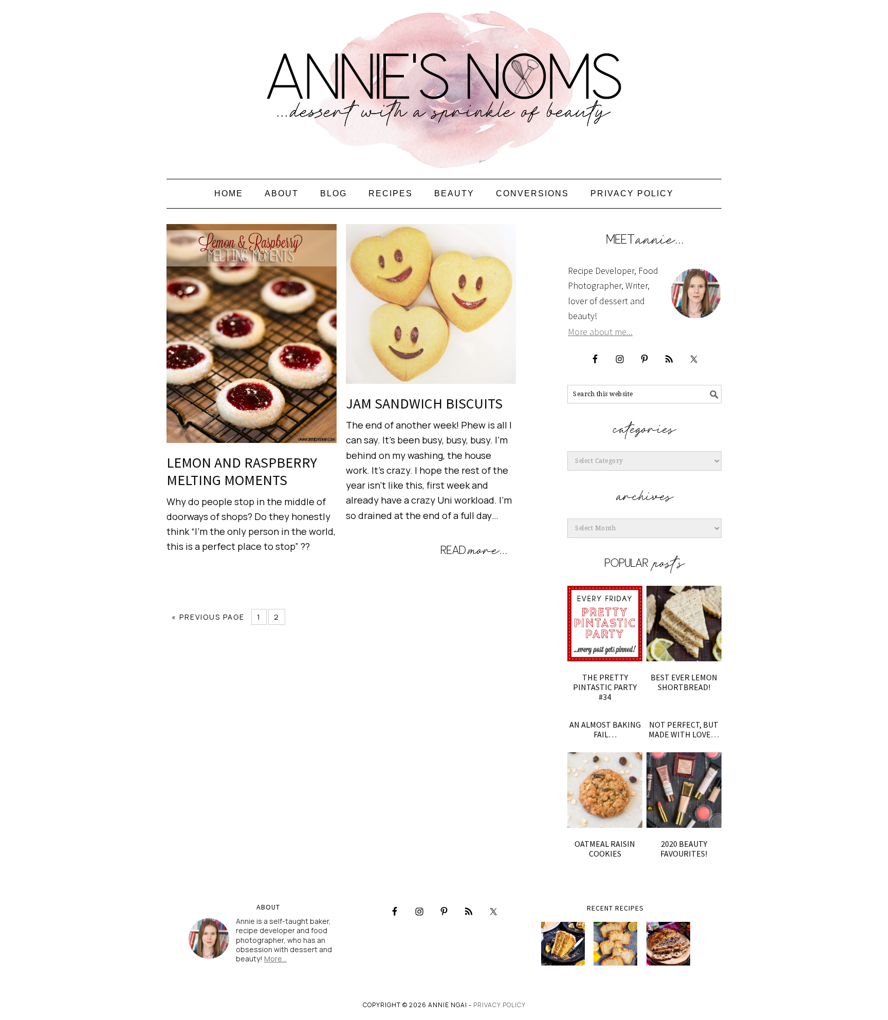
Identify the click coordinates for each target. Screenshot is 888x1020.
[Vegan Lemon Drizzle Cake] (615, 944)
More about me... (600, 332)
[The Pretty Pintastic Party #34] (604, 623)
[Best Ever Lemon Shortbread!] (683, 623)
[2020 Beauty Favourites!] (683, 789)
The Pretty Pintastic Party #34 (605, 687)
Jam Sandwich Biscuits (424, 403)
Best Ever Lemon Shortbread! (684, 682)
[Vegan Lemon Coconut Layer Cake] (563, 944)
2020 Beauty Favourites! (683, 849)
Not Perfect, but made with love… (684, 729)
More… (275, 958)
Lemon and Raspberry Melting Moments (241, 471)
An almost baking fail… (605, 729)
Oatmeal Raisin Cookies (605, 849)
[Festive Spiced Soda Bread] (668, 944)
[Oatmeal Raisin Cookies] (604, 789)
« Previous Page (208, 617)
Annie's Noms (443, 84)
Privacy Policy (499, 1004)
